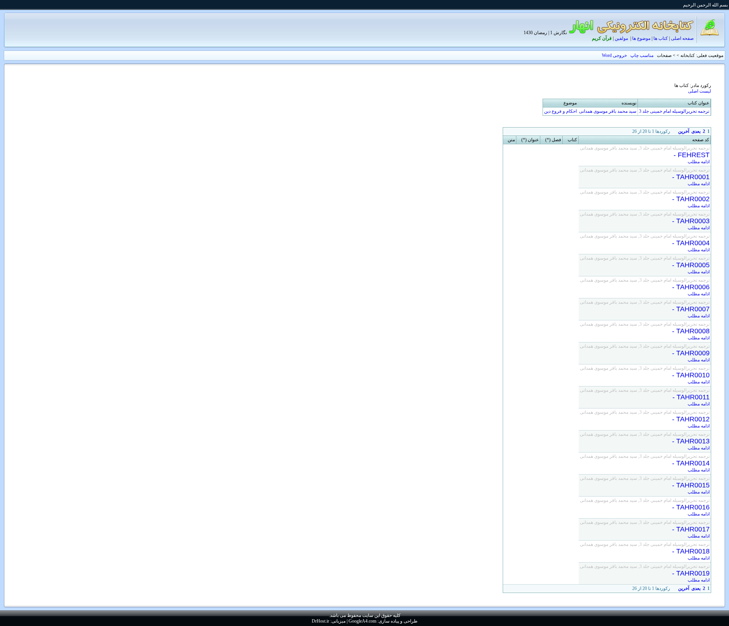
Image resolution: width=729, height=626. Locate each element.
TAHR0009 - (689, 353)
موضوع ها (641, 38)
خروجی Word (614, 55)
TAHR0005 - (689, 265)
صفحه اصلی (682, 38)
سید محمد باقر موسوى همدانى (607, 111)
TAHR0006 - (689, 287)
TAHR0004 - (689, 243)
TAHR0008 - (689, 331)
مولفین (621, 38)
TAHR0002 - (689, 199)
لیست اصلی (699, 91)
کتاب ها (660, 38)
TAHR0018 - (689, 551)
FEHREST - (690, 155)
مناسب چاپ (641, 55)
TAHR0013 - (689, 441)
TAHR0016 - (689, 507)
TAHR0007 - (689, 309)
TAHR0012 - (689, 419)
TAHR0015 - (689, 485)
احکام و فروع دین (560, 111)
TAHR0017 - (689, 529)
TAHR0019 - (689, 573)
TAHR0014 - (689, 463)
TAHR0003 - (689, 221)
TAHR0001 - (689, 177)
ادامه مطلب (699, 161)
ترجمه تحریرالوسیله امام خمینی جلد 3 (674, 111)
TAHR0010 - (689, 375)
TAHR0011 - (689, 397)
